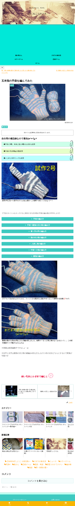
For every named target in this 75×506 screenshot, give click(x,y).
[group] (12, 420)
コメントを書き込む (38, 481)
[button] (69, 420)
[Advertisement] (37, 38)
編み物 (5, 126)
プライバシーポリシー (19, 499)
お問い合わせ (55, 499)
